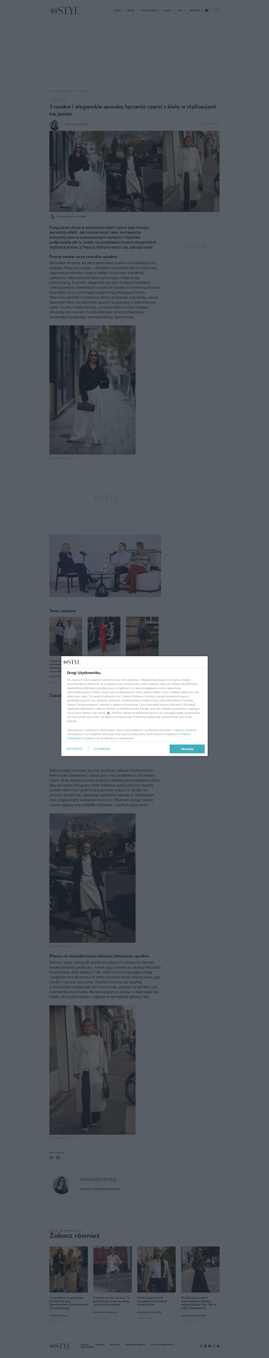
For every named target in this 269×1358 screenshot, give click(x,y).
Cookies (89, 738)
